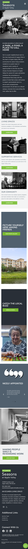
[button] (3, 394)
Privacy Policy (5, 539)
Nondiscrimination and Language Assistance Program (12, 542)
